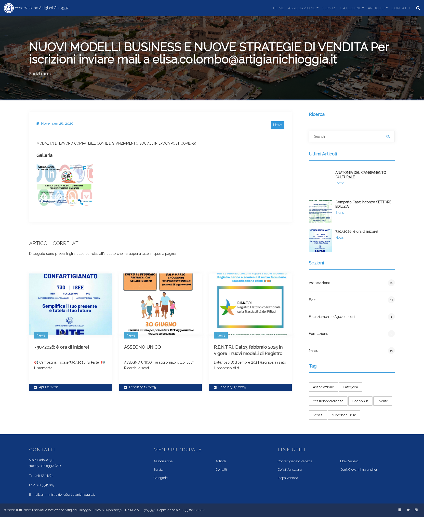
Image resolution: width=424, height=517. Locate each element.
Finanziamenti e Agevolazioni (350, 317)
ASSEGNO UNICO (142, 347)
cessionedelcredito (328, 401)
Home (278, 8)
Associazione (302, 8)
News (351, 351)
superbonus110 (344, 415)
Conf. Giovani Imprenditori (359, 469)
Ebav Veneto (349, 461)
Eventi (351, 300)
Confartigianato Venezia (295, 461)
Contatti (401, 8)
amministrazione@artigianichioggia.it (67, 494)
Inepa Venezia (288, 478)
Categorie (351, 8)
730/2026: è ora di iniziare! (61, 347)
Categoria (350, 387)
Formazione (350, 334)
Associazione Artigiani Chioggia (41, 8)
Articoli (376, 8)
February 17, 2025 (142, 387)
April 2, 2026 (48, 387)
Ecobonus (360, 401)
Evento (382, 401)
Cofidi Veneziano (290, 469)
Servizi (329, 8)
